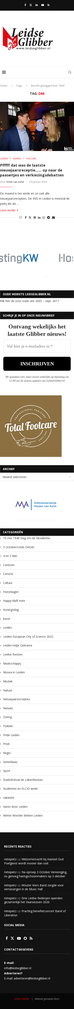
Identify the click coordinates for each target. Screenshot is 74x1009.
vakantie (8, 798)
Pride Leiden (11, 735)
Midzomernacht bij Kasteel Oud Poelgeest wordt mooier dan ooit (34, 861)
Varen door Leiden (15, 807)
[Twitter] (30, 5)
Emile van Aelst (15, 182)
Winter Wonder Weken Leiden (23, 815)
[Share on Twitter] (30, 217)
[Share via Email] (53, 217)
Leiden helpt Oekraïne (17, 645)
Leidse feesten (13, 654)
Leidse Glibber (22, 999)
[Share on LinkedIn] (39, 217)
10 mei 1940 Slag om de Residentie (26, 538)
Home (3, 85)
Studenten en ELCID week (20, 788)
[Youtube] (42, 5)
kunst (6, 619)
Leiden (7, 627)
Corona (8, 574)
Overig (7, 717)
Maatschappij (12, 663)
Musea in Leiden (14, 672)
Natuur (7, 690)
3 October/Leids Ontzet (18, 547)
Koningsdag (11, 610)
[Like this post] (20, 217)
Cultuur (8, 583)
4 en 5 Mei (10, 556)
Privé (6, 744)
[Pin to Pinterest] (35, 217)
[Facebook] (25, 5)
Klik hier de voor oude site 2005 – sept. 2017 (29, 301)
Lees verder (8, 210)
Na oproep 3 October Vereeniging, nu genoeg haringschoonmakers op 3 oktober (35, 874)
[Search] (70, 72)
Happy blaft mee (14, 601)
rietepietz (10, 859)
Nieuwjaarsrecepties (16, 699)
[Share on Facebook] (26, 217)
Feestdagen (11, 592)
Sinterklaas (10, 762)
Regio (7, 753)
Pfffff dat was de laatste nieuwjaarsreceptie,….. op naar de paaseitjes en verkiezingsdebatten (32, 170)
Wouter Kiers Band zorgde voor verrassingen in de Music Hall (34, 887)
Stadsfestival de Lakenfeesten (23, 780)
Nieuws (8, 708)
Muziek (8, 681)
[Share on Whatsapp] (44, 217)
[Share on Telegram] (48, 217)
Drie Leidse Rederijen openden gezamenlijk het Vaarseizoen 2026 (33, 900)
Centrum (9, 565)
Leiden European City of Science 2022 (28, 636)
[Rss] (48, 5)
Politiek (8, 726)
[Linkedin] (37, 5)
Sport (6, 771)
